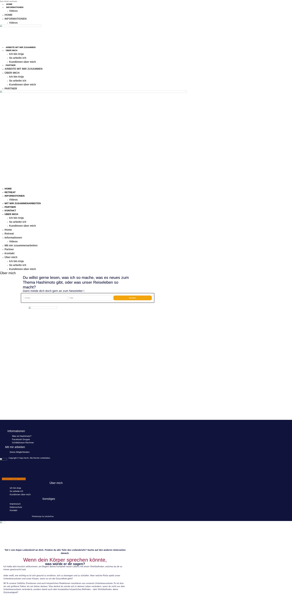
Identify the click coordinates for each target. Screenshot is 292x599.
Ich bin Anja (16, 53)
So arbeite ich (17, 57)
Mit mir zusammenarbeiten (23, 203)
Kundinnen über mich (22, 61)
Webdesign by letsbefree (43, 516)
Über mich (11, 50)
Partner (11, 65)
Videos (13, 10)
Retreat (10, 192)
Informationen (14, 7)
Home (9, 4)
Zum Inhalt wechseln (8, 1)
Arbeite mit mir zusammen (21, 47)
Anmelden (132, 298)
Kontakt (10, 210)
